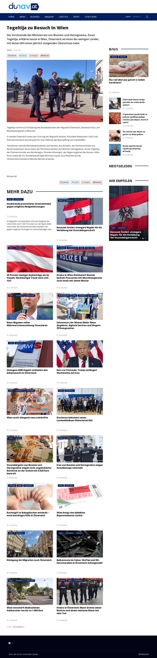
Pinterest (45, 55)
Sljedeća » (20, 627)
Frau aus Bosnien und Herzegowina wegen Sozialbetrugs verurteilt (80, 466)
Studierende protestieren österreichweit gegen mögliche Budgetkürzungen (29, 205)
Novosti (123, 57)
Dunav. (35, 654)
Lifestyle (63, 16)
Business (34, 16)
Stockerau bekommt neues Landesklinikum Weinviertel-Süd (74, 419)
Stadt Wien (91, 16)
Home (11, 16)
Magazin (49, 16)
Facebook (12, 55)
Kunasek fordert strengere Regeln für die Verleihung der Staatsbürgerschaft (79, 229)
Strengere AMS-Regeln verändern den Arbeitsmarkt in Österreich (27, 371)
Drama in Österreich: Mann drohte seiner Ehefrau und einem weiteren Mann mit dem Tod (79, 610)
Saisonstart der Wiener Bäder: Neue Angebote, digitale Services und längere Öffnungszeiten (78, 325)
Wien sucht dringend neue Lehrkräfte (27, 417)
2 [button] (143, 238)
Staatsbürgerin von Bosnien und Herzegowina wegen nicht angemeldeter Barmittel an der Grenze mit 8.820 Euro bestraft (29, 469)
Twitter (23, 55)
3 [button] (145, 238)
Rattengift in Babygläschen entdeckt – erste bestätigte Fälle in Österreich (28, 514)
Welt (67, 343)
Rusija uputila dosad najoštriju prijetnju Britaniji (132, 148)
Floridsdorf (72, 248)
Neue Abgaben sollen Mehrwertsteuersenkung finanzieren (27, 324)
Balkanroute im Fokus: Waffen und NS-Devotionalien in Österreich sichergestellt (80, 561)
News (22, 16)
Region (18, 438)
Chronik (62, 248)
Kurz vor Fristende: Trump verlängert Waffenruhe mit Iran (77, 371)
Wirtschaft (30, 295)
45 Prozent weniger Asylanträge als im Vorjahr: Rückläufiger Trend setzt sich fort (28, 278)
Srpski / (128, 16)
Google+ (34, 55)
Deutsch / (137, 16)
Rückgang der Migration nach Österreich (29, 560)
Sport (76, 16)
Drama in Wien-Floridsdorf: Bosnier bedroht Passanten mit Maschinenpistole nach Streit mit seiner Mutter (79, 278)
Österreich (18, 199)
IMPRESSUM (143, 654)
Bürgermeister (64, 295)
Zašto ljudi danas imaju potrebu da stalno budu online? (134, 102)
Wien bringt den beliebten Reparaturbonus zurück (71, 514)
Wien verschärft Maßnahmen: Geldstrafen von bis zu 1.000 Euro (25, 609)
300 (14, 627)
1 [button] (140, 238)
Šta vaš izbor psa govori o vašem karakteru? (127, 81)
